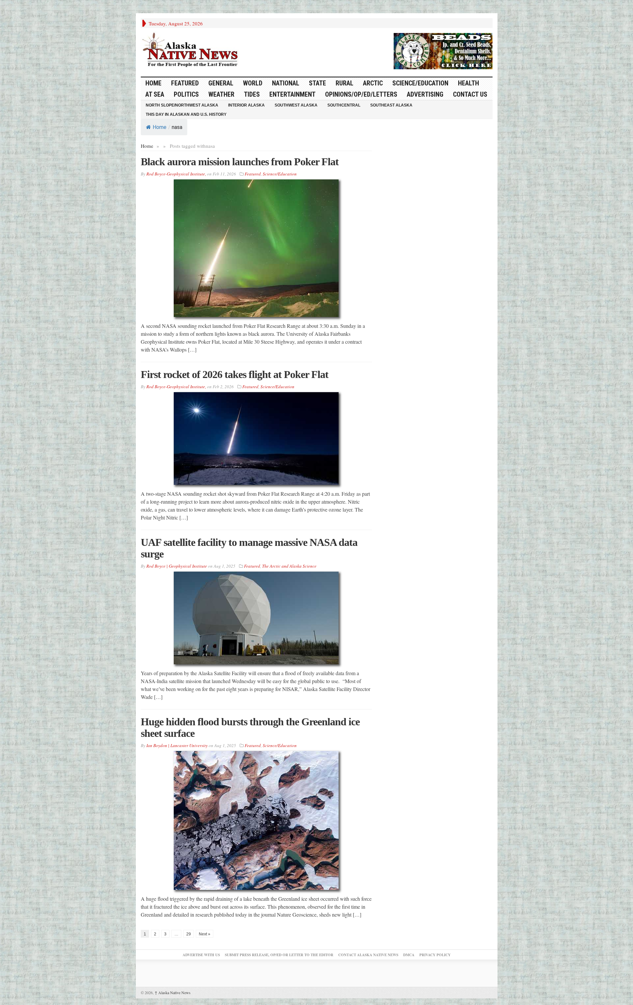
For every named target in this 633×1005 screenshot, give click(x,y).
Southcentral (343, 105)
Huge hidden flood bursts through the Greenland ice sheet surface (250, 727)
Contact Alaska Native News (368, 955)
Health (468, 83)
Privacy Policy (435, 955)
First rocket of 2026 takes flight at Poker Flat (234, 374)
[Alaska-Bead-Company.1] (443, 50)
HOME (153, 83)
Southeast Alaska (391, 105)
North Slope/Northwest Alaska (182, 105)
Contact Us (470, 94)
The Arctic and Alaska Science (289, 566)
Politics (186, 94)
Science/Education (420, 83)
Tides (252, 94)
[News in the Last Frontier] (192, 50)
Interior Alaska (246, 105)
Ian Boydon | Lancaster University (177, 745)
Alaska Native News (173, 992)
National (285, 83)
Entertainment (292, 94)
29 (188, 934)
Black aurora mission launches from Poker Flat (240, 162)
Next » (204, 934)
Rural (344, 83)
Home (159, 127)
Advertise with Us (201, 955)
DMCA (408, 955)
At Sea (154, 94)
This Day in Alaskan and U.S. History (186, 114)
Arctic (373, 83)
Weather (221, 94)
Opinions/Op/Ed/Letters (361, 94)
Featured (185, 83)
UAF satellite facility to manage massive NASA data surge (249, 548)
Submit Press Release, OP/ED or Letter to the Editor (279, 955)
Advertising (425, 94)
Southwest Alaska (296, 105)
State (317, 83)
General (220, 83)
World (252, 83)
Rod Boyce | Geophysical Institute (176, 566)
